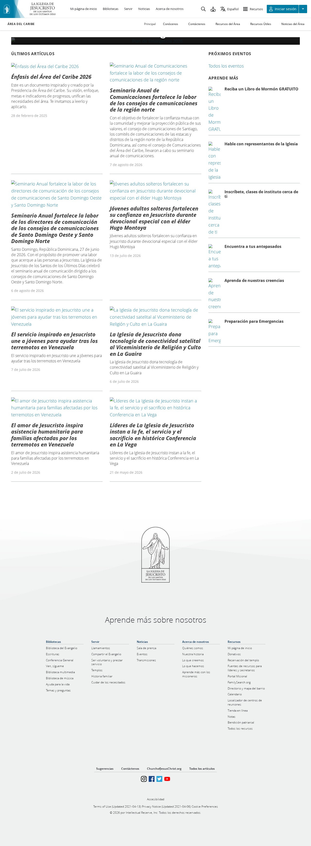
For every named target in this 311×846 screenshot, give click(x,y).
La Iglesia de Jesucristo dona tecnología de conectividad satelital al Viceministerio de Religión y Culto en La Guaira (155, 344)
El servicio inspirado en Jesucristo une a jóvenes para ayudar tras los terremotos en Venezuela (54, 341)
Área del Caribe (21, 24)
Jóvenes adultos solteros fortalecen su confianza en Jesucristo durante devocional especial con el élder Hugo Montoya (154, 218)
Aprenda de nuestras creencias (254, 280)
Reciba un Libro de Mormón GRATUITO (261, 89)
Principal (150, 24)
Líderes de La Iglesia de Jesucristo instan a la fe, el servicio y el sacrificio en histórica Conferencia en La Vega (153, 434)
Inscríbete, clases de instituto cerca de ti (261, 194)
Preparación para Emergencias (254, 321)
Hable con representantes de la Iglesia (261, 144)
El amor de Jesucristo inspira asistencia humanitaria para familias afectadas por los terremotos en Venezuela (47, 434)
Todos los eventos (226, 66)
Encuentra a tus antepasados (253, 246)
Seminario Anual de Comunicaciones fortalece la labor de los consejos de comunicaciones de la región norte (153, 100)
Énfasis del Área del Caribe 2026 (51, 76)
